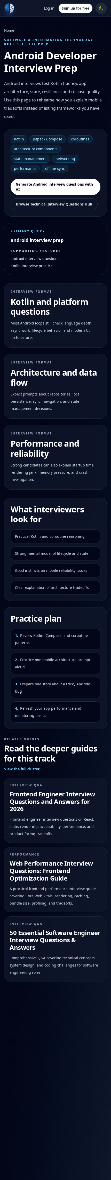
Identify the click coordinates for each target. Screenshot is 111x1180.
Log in (49, 8)
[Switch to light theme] (101, 8)
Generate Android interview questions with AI (54, 187)
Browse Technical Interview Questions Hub (54, 204)
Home (9, 30)
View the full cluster (21, 768)
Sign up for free (75, 8)
